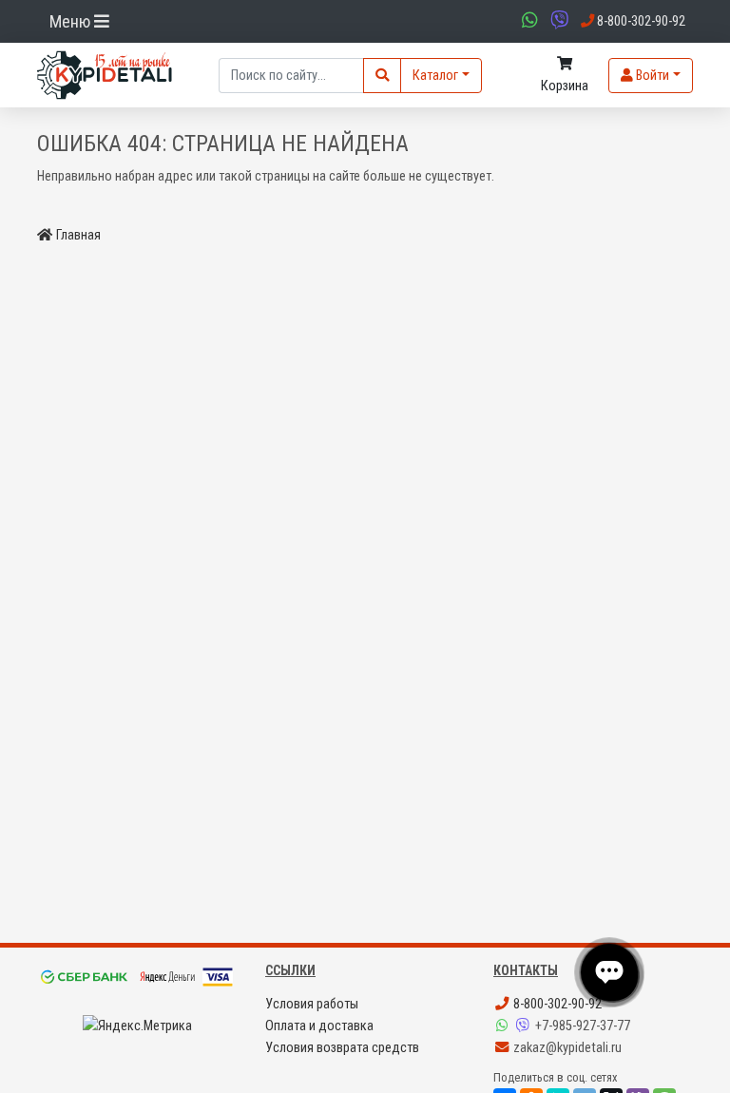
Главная (78, 235)
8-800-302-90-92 (556, 1004)
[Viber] (524, 1026)
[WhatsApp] (503, 1026)
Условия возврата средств (342, 1048)
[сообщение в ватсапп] (527, 21)
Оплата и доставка (319, 1026)
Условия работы (311, 1004)
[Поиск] (382, 75)
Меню (71, 21)
